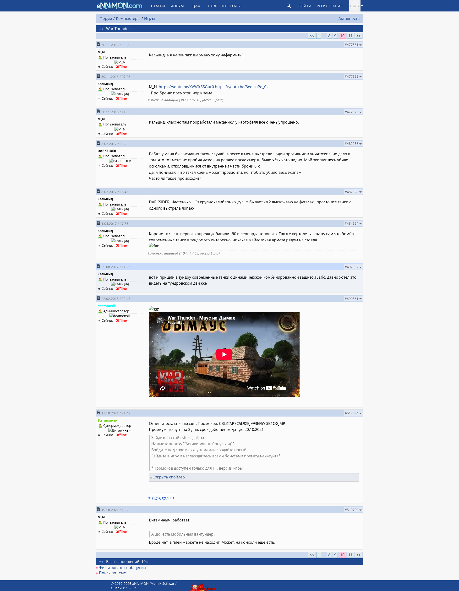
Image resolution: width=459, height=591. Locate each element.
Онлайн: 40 (120, 588)
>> (358, 35)
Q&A (196, 6)
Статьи (158, 6)
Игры (149, 18)
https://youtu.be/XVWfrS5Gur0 (186, 86)
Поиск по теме (112, 572)
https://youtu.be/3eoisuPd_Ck (241, 86)
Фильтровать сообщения (122, 567)
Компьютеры (128, 18)
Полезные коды (224, 6)
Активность (349, 18)
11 (350, 35)
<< (312, 35)
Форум (177, 6)
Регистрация (330, 6)
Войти (304, 6)
